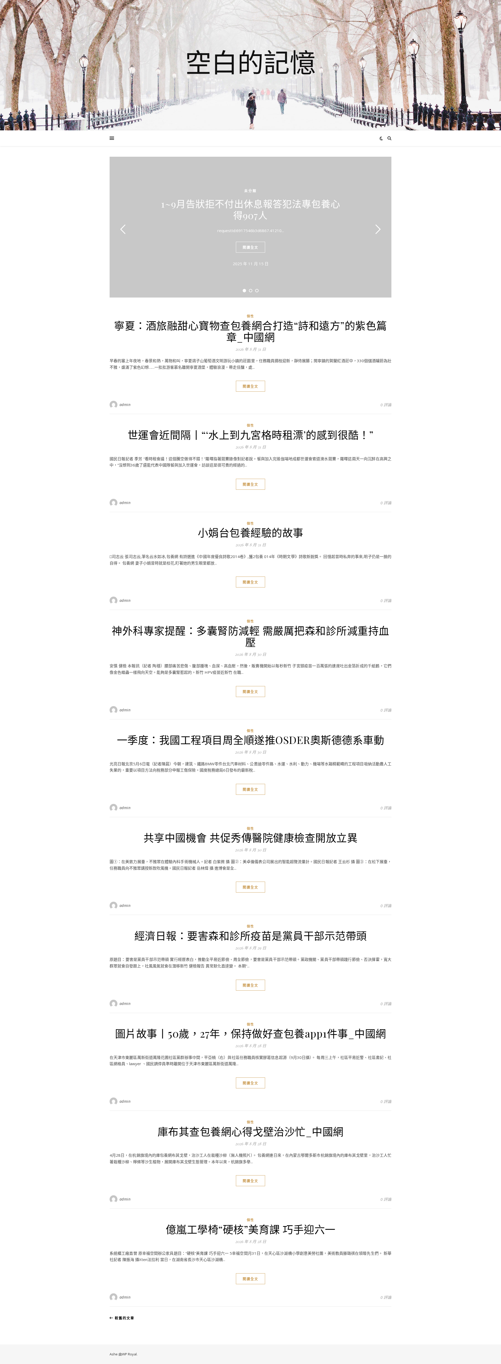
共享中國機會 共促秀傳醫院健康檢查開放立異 (251, 837)
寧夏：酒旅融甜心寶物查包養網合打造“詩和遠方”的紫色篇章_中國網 (250, 331)
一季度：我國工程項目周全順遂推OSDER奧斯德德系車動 (250, 740)
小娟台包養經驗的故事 (250, 532)
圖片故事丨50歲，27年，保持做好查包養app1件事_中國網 (250, 1033)
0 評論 (385, 404)
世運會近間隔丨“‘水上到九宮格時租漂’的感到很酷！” (251, 434)
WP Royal (129, 1354)
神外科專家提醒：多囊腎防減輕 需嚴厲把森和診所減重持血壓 (250, 636)
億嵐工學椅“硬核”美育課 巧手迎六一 (251, 1229)
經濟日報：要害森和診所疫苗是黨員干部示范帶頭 (250, 935)
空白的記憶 (250, 62)
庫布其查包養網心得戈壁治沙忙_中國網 (251, 1131)
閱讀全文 (250, 247)
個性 (250, 316)
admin (125, 404)
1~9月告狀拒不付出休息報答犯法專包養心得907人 (250, 209)
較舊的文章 (124, 1317)
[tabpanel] (250, 227)
